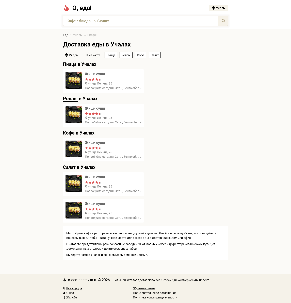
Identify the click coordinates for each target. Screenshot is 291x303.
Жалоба (71, 297)
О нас (70, 293)
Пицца (69, 64)
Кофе (69, 133)
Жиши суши (95, 74)
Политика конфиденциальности (155, 297)
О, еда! (82, 7)
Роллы (70, 98)
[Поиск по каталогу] (223, 21)
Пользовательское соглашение (154, 293)
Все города (74, 288)
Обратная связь (144, 288)
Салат (69, 167)
